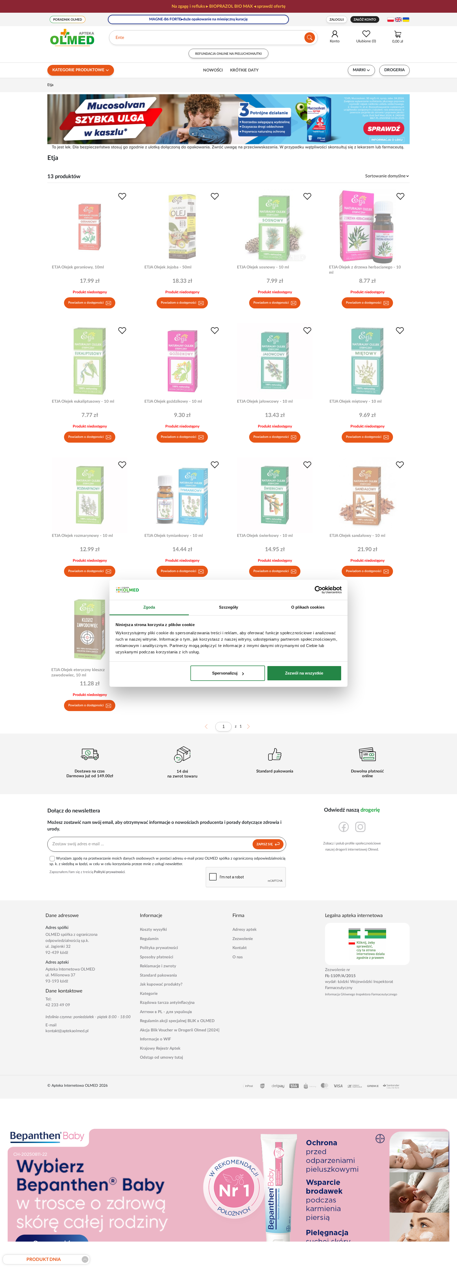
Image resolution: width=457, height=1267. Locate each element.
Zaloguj (337, 19)
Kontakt (239, 948)
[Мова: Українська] (406, 19)
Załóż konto (365, 19)
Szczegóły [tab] (228, 607)
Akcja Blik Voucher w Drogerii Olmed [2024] (180, 1030)
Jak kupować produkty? (161, 984)
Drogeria (394, 70)
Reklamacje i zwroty (158, 966)
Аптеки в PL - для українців (166, 1012)
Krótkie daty (244, 70)
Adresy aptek (244, 930)
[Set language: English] (398, 19)
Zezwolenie (242, 939)
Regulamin (149, 939)
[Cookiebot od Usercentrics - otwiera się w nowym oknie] (318, 590)
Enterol (122, 37)
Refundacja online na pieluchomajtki (228, 53)
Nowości (213, 70)
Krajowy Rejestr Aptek (160, 1048)
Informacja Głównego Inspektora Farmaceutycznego (361, 994)
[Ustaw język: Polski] (390, 19)
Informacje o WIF (155, 1039)
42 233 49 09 (57, 1005)
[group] (228, 6)
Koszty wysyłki (153, 930)
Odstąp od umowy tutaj (161, 1057)
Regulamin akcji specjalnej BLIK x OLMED (177, 1021)
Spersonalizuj (224, 673)
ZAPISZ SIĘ (265, 844)
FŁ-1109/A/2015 (340, 976)
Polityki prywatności (109, 872)
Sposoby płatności (156, 957)
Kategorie (149, 994)
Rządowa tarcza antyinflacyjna (167, 1003)
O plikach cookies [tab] (308, 607)
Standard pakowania (158, 975)
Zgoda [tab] (149, 607)
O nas (237, 957)
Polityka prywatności (159, 948)
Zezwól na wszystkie (304, 673)
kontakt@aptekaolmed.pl (67, 1031)
